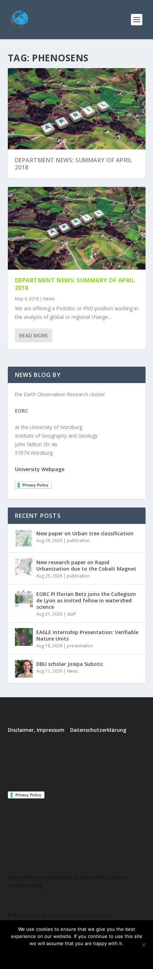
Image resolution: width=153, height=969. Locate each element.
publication (78, 540)
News (48, 299)
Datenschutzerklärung (98, 729)
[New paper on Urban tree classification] (24, 538)
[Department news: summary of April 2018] (77, 228)
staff (71, 614)
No (66, 955)
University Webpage (39, 469)
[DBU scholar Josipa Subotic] (24, 669)
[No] (143, 944)
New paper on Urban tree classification (84, 533)
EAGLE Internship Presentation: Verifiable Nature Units (87, 635)
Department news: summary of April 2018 (73, 164)
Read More (33, 335)
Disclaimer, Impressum (36, 729)
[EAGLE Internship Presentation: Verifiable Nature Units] (24, 637)
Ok (47, 955)
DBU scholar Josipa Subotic (69, 664)
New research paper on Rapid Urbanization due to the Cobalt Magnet (86, 565)
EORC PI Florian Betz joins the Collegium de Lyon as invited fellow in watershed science (86, 600)
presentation (80, 646)
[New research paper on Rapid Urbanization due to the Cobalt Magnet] (24, 567)
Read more (95, 955)
